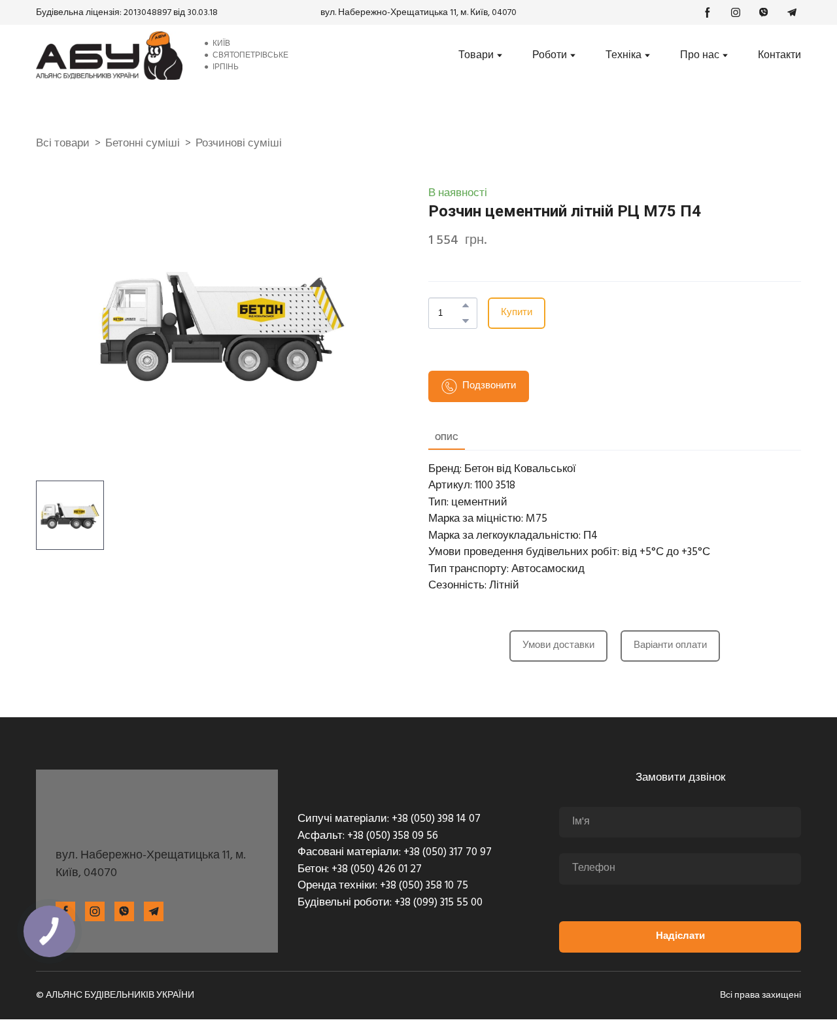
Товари (476, 55)
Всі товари (63, 143)
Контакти (779, 55)
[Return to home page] (109, 55)
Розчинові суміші (239, 143)
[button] (707, 12)
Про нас (699, 55)
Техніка (623, 55)
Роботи (549, 55)
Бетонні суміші (142, 143)
